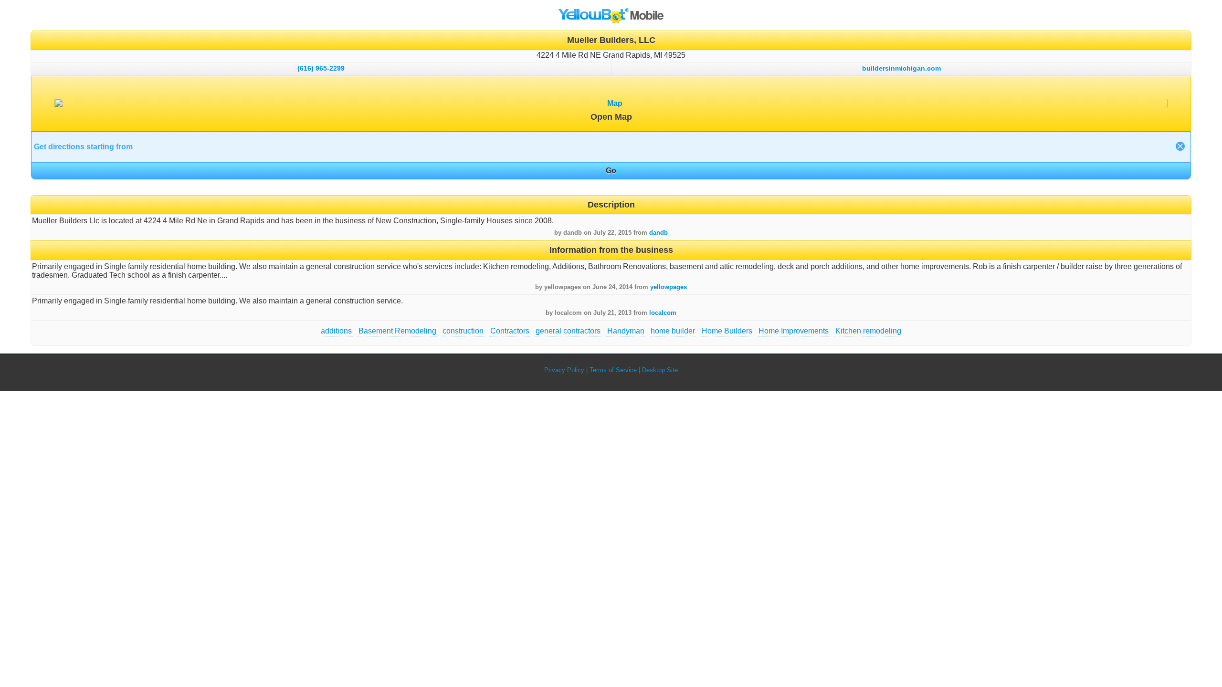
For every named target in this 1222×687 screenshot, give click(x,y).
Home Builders (727, 331)
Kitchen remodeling (868, 331)
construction (463, 331)
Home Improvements (793, 331)
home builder (673, 331)
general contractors (568, 331)
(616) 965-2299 (321, 68)
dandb (658, 232)
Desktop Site (660, 370)
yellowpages (668, 287)
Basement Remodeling (397, 331)
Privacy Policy (564, 370)
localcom (662, 312)
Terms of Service (613, 370)
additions (336, 331)
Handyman (625, 331)
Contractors (509, 331)
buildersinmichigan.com (901, 68)
